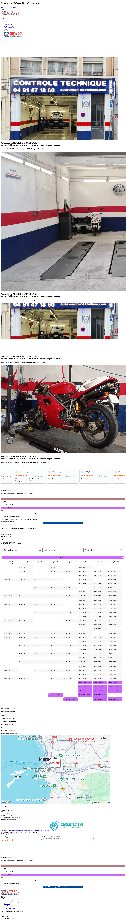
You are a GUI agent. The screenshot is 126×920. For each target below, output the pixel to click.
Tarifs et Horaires (8, 26)
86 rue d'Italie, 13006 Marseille (9, 7)
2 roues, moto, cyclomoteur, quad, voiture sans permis (15, 830)
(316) (2, 18)
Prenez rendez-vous (9, 24)
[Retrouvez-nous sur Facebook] (2, 898)
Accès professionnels (10, 908)
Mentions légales (8, 907)
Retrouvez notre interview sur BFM (39, 830)
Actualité (6, 31)
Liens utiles (7, 904)
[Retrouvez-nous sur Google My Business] (5, 898)
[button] (2, 20)
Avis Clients (7, 29)
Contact (6, 905)
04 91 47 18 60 (5, 9)
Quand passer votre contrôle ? (12, 902)
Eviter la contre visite (10, 27)
